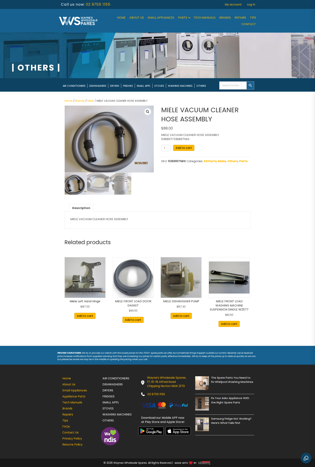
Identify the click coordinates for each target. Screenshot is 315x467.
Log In (251, 4)
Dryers (114, 86)
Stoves (159, 86)
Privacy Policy (72, 438)
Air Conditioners (74, 86)
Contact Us (70, 432)
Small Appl (144, 86)
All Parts (210, 161)
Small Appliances (161, 17)
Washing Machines (180, 86)
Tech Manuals (204, 17)
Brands (225, 17)
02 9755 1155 (98, 4)
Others (201, 86)
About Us (136, 17)
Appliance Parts (73, 396)
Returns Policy (72, 444)
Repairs (240, 17)
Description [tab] (81, 208)
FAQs (66, 426)
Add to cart (184, 148)
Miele (90, 101)
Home (121, 17)
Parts (182, 17)
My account (233, 4)
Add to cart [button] (85, 316)
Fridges (128, 86)
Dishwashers (97, 86)
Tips (253, 17)
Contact (249, 24)
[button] (189, 17)
